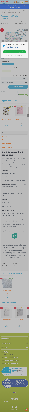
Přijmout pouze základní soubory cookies (14, 55)
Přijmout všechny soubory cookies (14, 52)
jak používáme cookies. (13, 47)
